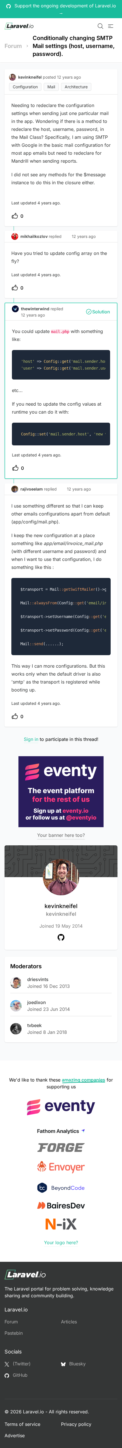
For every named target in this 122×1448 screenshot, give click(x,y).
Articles (69, 1322)
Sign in (31, 739)
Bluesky (77, 1364)
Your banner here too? (61, 835)
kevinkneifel (61, 910)
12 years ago (84, 236)
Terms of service (22, 1424)
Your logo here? (61, 1242)
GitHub (19, 1375)
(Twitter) (21, 1364)
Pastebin (14, 1333)
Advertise (15, 1435)
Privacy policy (76, 1424)
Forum (13, 46)
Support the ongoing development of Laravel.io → (64, 9)
